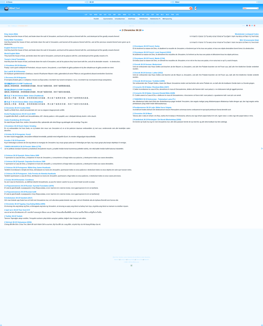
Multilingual (14, 25)
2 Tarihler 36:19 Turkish (13, 216)
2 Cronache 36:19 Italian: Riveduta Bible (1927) (151, 87)
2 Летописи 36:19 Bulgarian (15, 77)
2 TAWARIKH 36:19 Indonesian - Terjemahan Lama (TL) (154, 99)
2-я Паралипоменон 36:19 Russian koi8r (20, 192)
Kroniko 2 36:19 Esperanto (14, 140)
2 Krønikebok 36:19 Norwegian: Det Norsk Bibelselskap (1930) (157, 119)
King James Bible (11, 34)
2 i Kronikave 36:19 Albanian (15, 65)
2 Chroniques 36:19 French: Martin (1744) (149, 58)
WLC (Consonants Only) (249, 40)
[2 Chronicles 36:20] (260, 153)
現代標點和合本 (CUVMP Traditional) (18, 83)
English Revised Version (13, 48)
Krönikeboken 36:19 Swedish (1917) (18, 198)
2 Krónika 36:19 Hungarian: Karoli (17, 134)
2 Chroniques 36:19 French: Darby (146, 46)
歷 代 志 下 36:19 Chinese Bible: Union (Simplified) (23, 102)
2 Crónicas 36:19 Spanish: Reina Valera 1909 (21, 155)
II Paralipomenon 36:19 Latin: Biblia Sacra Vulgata (152, 107)
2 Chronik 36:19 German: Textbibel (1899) (149, 81)
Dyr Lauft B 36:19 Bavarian (14, 71)
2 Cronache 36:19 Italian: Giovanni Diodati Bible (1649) (154, 93)
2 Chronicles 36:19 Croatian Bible (17, 108)
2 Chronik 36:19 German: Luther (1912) (148, 73)
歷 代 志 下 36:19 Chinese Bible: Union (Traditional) (23, 96)
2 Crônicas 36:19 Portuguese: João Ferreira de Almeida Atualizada (30, 173)
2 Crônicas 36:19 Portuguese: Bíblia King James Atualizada (27, 167)
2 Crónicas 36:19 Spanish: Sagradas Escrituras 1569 (24, 161)
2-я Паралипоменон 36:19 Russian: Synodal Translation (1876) (29, 186)
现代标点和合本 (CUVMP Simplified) (17, 90)
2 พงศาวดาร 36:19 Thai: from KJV (17, 210)
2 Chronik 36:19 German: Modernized (147, 64)
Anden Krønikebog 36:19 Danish (17, 120)
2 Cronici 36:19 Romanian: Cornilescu (19, 180)
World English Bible (12, 53)
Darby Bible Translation (13, 40)
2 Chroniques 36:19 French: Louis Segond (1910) (152, 52)
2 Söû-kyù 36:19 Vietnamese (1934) (18, 222)
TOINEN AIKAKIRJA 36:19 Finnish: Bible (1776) (22, 146)
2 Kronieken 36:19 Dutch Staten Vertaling (20, 126)
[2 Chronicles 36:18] (2, 153)
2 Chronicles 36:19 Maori (142, 113)
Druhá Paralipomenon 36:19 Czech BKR (20, 114)
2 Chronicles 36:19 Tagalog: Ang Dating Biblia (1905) (24, 204)
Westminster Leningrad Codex (247, 34)
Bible (9, 25)
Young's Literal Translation (14, 59)
